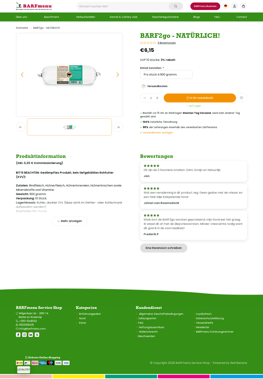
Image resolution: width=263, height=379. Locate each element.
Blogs (196, 17)
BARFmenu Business (205, 6)
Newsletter (202, 327)
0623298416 (26, 325)
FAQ (217, 17)
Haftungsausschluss (151, 327)
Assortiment (51, 17)
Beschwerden (146, 336)
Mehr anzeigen (71, 221)
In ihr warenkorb (201, 98)
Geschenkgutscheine (165, 17)
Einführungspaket (89, 314)
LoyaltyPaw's (204, 314)
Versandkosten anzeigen (158, 132)
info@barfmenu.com (32, 328)
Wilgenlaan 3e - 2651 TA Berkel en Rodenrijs (33, 315)
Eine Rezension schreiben (164, 248)
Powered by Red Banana (230, 363)
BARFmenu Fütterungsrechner (214, 331)
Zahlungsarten (147, 318)
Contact (242, 17)
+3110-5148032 (28, 321)
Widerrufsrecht (148, 331)
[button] (22, 74)
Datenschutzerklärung (210, 318)
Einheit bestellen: (152, 68)
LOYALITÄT (23, 369)
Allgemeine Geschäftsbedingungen (160, 314)
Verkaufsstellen (85, 17)
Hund (82, 318)
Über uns (21, 17)
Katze (82, 323)
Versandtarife (204, 323)
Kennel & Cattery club (123, 17)
